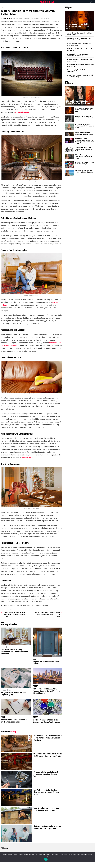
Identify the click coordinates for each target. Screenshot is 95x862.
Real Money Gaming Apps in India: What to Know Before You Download (46, 721)
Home (34, 659)
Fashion (4, 647)
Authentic (5, 606)
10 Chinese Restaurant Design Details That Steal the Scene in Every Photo (47, 755)
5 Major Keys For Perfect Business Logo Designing (14, 694)
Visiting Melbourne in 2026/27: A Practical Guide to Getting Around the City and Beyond (47, 691)
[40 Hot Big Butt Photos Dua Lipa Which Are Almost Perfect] (69, 118)
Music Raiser (47, 1)
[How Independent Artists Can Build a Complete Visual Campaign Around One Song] (16, 743)
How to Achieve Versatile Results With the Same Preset (84, 133)
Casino (35, 717)
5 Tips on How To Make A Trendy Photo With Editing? (84, 163)
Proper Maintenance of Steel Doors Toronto (46, 663)
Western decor (27, 458)
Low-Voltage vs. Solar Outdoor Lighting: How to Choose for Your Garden (46, 792)
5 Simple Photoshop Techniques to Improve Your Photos (83, 156)
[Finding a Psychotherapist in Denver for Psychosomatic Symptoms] (16, 833)
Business (4, 690)
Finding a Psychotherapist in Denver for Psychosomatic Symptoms (47, 827)
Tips (9, 690)
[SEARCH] (93, 1)
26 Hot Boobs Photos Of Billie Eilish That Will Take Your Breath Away (84, 109)
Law (3, 717)
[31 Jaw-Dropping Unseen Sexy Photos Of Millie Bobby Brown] (69, 173)
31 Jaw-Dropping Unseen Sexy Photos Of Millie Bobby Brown (84, 171)
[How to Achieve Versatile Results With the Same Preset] (69, 134)
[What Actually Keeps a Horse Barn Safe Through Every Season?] (16, 815)
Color (13, 606)
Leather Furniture (23, 606)
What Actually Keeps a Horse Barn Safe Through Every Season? (46, 809)
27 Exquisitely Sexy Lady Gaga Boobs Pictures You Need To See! (78, 55)
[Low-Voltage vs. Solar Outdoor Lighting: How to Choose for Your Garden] (16, 797)
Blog (13, 731)
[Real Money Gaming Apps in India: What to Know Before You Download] (47, 707)
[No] (48, 859)
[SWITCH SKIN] (91, 1)
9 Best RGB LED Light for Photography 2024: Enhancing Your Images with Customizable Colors (84, 141)
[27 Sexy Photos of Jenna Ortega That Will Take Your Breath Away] (79, 96)
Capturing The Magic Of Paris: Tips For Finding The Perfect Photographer (83, 149)
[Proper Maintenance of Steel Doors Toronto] (47, 642)
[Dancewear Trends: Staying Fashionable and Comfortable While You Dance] (16, 636)
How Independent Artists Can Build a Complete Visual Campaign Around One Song (47, 738)
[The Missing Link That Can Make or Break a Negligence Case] (16, 707)
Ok (46, 859)
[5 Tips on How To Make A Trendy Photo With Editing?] (69, 164)
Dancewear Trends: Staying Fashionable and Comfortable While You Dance (14, 651)
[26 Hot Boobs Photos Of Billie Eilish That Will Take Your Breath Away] (79, 21)
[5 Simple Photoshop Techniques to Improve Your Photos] (69, 156)
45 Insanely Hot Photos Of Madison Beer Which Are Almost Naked (79, 39)
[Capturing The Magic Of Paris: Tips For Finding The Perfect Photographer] (69, 149)
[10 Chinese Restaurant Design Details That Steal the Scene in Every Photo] (16, 761)
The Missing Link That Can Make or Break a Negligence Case (14, 721)
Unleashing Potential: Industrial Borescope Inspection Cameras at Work (46, 774)
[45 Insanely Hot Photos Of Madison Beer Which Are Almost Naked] (69, 127)
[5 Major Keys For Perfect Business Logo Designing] (16, 678)
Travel (35, 686)
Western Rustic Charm (40, 606)
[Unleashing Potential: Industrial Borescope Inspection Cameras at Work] (16, 779)
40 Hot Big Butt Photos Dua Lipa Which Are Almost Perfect (84, 117)
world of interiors (22, 112)
